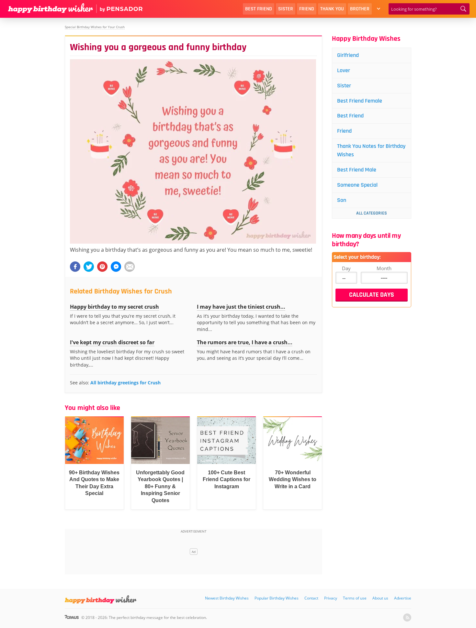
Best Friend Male (356, 169)
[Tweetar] (89, 266)
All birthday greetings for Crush (125, 383)
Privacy (330, 598)
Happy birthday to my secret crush (114, 306)
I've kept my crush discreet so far (112, 342)
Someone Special (357, 185)
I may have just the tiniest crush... (241, 306)
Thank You (332, 9)
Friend (306, 9)
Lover (343, 70)
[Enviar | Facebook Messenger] (116, 266)
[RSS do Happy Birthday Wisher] (407, 617)
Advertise (402, 598)
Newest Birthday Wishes (227, 598)
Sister (285, 9)
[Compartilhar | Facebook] (75, 266)
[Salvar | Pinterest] (102, 266)
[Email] (129, 266)
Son (341, 200)
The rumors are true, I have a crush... (244, 342)
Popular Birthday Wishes (277, 598)
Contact (311, 598)
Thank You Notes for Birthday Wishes (371, 150)
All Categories (371, 213)
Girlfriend (348, 55)
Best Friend (258, 9)
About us (380, 598)
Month (384, 268)
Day (346, 268)
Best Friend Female (359, 101)
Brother (359, 9)
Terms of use (355, 598)
